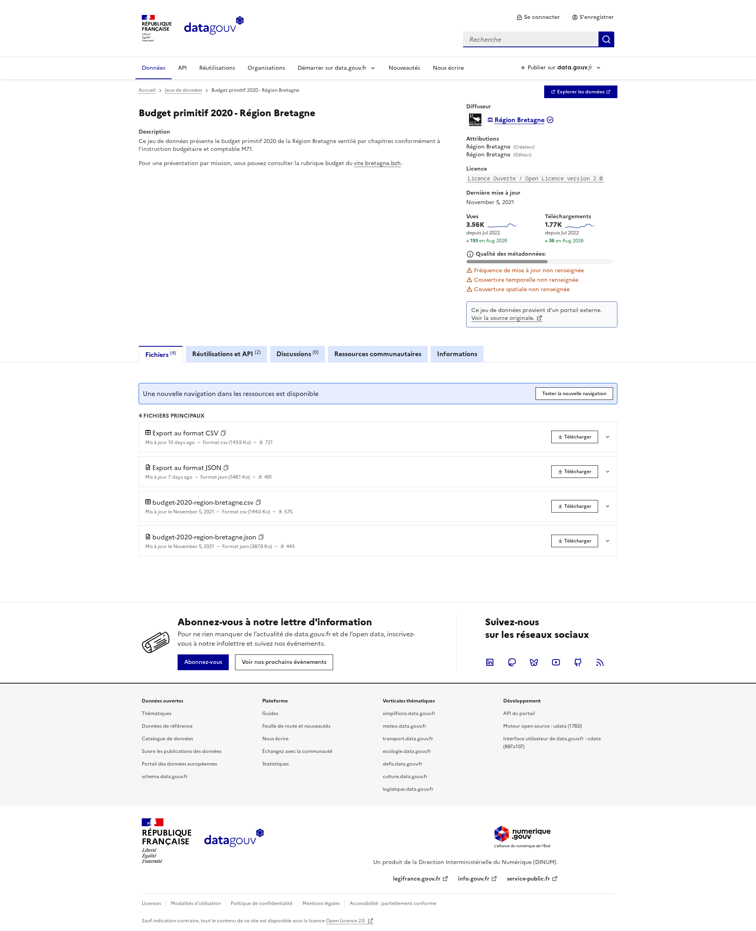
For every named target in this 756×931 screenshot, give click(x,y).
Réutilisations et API (226, 354)
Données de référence (167, 726)
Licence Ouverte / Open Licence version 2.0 (535, 178)
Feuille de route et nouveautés (296, 726)
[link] (538, 17)
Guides (270, 713)
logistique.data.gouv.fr (408, 789)
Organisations (266, 68)
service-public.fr (528, 879)
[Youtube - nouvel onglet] (556, 662)
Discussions (297, 354)
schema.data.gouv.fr (165, 776)
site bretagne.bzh (377, 163)
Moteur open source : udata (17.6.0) (542, 726)
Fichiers (160, 354)
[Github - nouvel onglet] (578, 662)
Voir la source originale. (503, 318)
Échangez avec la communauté (297, 751)
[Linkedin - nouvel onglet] (490, 662)
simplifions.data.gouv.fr (409, 713)
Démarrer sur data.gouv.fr (332, 68)
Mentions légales (321, 903)
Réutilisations (217, 68)
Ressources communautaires (377, 354)
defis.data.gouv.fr (402, 763)
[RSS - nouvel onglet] (600, 662)
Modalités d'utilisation (196, 903)
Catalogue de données (167, 738)
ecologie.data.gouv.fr (407, 751)
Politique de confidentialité (262, 903)
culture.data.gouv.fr (405, 776)
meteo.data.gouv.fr (404, 726)
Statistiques (275, 763)
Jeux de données (183, 90)
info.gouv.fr (473, 879)
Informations (457, 354)
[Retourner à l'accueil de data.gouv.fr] (214, 27)
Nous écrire (448, 68)
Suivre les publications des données (181, 751)
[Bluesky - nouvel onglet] (534, 662)
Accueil (147, 90)
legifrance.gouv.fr (417, 879)
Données (153, 68)
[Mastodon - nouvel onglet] (512, 662)
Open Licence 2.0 (346, 920)
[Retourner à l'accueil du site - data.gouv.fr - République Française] (234, 840)
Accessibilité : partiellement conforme (393, 903)
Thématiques (156, 713)
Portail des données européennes (179, 763)
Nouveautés (404, 68)
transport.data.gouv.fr (408, 738)
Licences (151, 903)
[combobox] (538, 39)
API (182, 68)
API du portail (519, 713)
